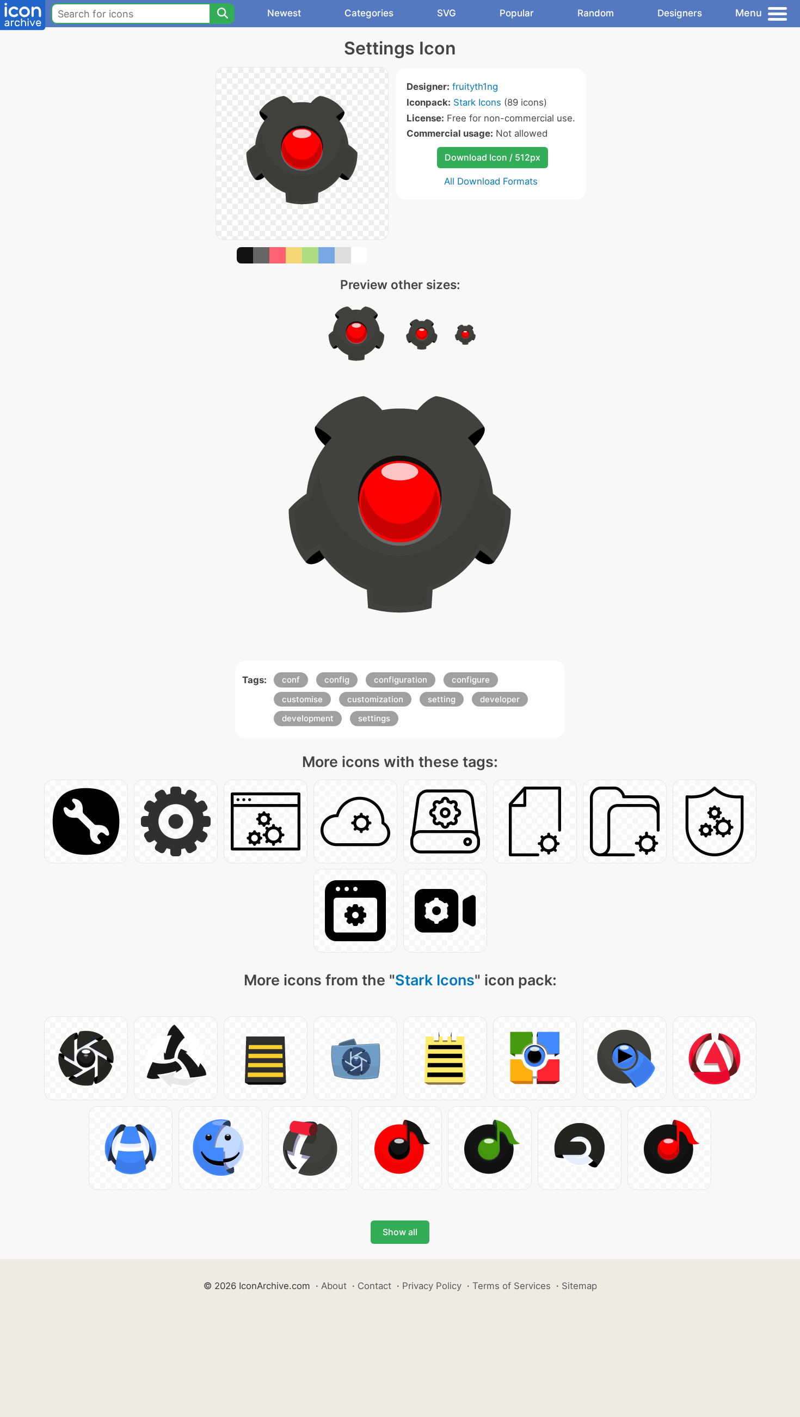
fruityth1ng (475, 86)
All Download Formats (491, 181)
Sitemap (579, 1285)
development (308, 718)
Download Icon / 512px (492, 157)
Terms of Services (511, 1285)
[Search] (222, 13)
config (336, 679)
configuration (400, 679)
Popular (517, 13)
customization (375, 699)
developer (500, 699)
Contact (374, 1285)
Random (595, 13)
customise (302, 699)
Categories (368, 13)
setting (442, 699)
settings (374, 718)
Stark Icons (477, 102)
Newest (284, 13)
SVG (446, 13)
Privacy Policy (431, 1285)
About (334, 1285)
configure (471, 679)
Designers (679, 13)
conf (291, 679)
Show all (400, 1231)
